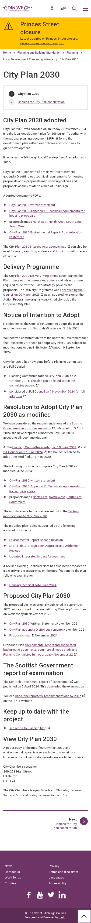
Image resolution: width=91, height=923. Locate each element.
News (8, 866)
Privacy (54, 866)
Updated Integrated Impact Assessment (37, 556)
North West (57, 497)
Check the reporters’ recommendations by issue (48, 696)
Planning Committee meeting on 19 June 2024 (44, 447)
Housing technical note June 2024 (32, 585)
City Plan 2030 (19, 623)
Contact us (12, 872)
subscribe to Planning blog (27, 728)
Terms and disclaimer (63, 872)
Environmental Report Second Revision (36, 540)
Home (7, 52)
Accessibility (57, 883)
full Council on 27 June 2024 (23, 452)
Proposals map (20, 635)
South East (73, 221)
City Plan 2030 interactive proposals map (37, 246)
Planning (72, 52)
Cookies (10, 883)
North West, (57, 221)
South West (17, 226)
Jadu (62, 917)
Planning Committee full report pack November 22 (38, 654)
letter (44, 347)
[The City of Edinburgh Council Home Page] (17, 9)
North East (40, 221)
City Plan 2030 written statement (32, 205)
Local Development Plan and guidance (28, 59)
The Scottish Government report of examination (36, 682)
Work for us (13, 877)
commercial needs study (54, 649)
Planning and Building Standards (39, 52)
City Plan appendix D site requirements (36, 629)
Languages (56, 877)
